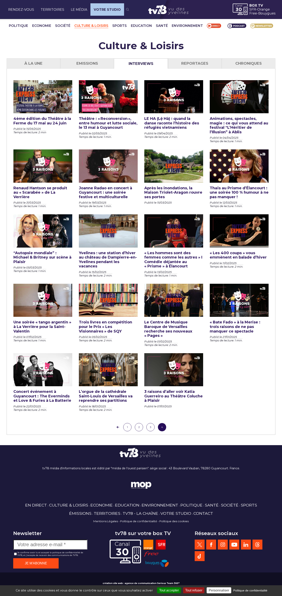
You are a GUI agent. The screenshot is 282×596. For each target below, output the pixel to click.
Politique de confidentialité (138, 521)
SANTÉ (162, 26)
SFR (252, 9)
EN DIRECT (36, 505)
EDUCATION (141, 26)
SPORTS (119, 26)
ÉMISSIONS (80, 513)
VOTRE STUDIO (107, 10)
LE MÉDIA (79, 10)
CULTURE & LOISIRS (91, 26)
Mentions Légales (105, 521)
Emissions (87, 63)
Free (253, 13)
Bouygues (266, 13)
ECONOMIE (41, 26)
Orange (263, 9)
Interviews (141, 63)
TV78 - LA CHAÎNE (140, 513)
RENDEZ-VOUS (21, 10)
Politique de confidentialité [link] (250, 590)
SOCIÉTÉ (62, 26)
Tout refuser (193, 590)
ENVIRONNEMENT (187, 26)
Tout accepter (169, 590)
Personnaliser (219, 590)
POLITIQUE (18, 26)
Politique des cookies (174, 521)
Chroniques (248, 63)
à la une (33, 63)
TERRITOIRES (52, 10)
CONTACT (203, 513)
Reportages (194, 63)
